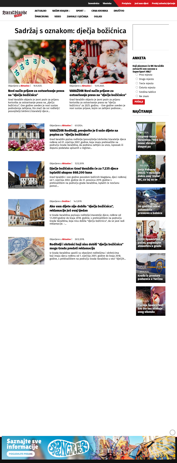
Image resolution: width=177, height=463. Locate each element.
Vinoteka (107, 3)
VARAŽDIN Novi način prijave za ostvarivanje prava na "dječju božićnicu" (97, 93)
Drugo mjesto (146, 79)
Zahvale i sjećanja (77, 16)
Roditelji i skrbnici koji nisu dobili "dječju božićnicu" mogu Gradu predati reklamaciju (86, 246)
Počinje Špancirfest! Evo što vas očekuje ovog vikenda (151, 308)
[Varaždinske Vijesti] (15, 13)
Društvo (119, 10)
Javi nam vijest (141, 3)
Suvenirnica (93, 3)
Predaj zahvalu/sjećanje (163, 3)
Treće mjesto (145, 83)
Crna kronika (99, 10)
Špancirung (42, 16)
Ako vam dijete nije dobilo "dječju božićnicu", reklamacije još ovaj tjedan (81, 208)
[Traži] (143, 13)
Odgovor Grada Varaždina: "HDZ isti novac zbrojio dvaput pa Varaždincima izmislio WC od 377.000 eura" (150, 142)
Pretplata (126, 3)
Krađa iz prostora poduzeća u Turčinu (150, 277)
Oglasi (98, 16)
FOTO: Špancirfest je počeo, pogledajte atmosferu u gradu (151, 242)
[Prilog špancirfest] (88, 447)
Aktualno (40, 10)
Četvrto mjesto (146, 87)
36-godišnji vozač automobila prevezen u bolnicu (150, 210)
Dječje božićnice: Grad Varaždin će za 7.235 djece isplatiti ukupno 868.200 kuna (84, 170)
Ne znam (143, 96)
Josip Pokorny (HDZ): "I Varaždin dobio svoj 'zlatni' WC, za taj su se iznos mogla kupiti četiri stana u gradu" (149, 175)
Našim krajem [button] (60, 10)
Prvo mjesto (145, 74)
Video (57, 16)
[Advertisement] (151, 376)
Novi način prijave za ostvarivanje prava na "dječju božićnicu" (36, 93)
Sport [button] (79, 10)
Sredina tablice (147, 92)
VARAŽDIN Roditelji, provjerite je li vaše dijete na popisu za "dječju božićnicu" (84, 132)
